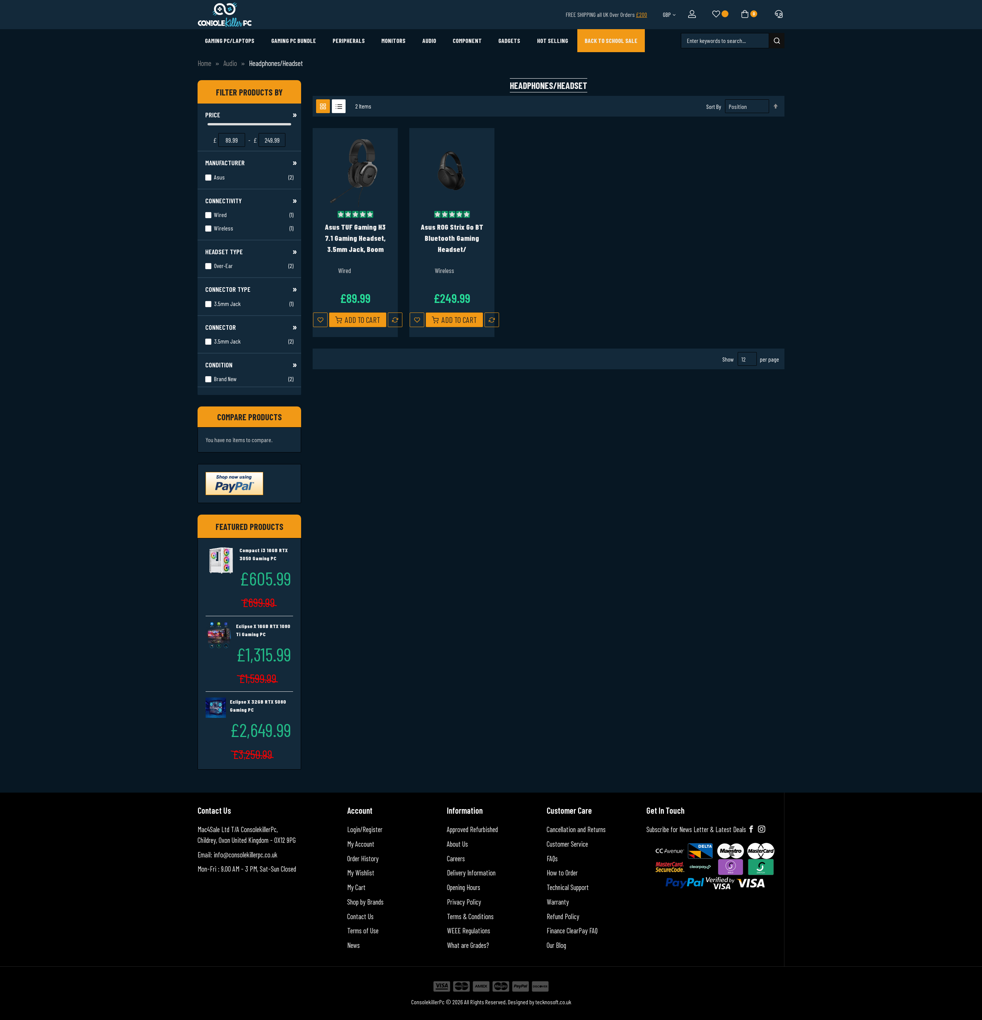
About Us (457, 844)
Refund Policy (563, 916)
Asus (253, 177)
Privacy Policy (464, 902)
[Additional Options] (234, 482)
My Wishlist (360, 873)
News (353, 945)
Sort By (713, 106)
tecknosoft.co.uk (553, 1001)
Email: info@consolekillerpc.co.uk (237, 855)
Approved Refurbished (472, 829)
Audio (230, 63)
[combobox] (725, 40)
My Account (360, 844)
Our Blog (556, 945)
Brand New (253, 378)
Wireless (253, 228)
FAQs (552, 858)
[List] (339, 106)
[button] (320, 320)
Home (204, 63)
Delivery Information (471, 873)
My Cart (356, 887)
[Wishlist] (715, 14)
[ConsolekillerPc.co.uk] (225, 14)
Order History (363, 858)
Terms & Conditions (470, 916)
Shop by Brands (365, 902)
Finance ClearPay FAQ (572, 930)
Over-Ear (253, 265)
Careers (456, 858)
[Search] (776, 40)
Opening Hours (463, 887)
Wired (253, 214)
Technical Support (568, 887)
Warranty (558, 902)
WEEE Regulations (468, 930)
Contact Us (360, 916)
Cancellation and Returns (576, 829)
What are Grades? (468, 945)
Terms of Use (363, 930)
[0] (744, 13)
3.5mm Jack (253, 303)
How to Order (562, 873)
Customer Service (567, 844)
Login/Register (364, 829)
